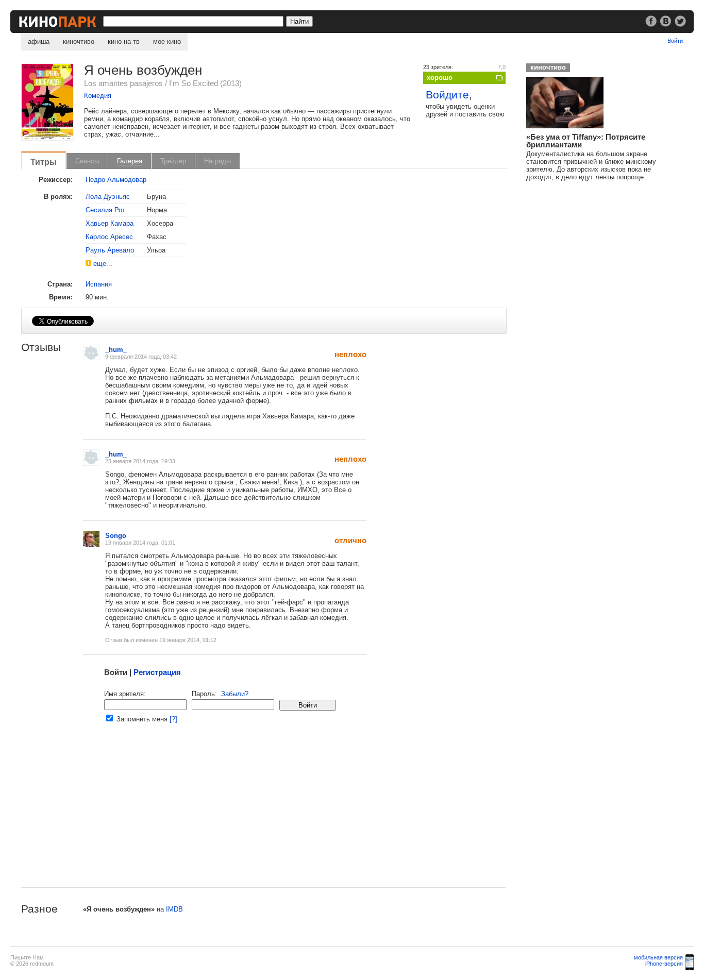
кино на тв (124, 41)
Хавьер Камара (109, 223)
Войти (675, 41)
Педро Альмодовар (116, 179)
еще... (102, 263)
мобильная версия (658, 957)
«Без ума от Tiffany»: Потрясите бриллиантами (585, 140)
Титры (43, 161)
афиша (38, 41)
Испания (99, 284)
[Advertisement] (263, 815)
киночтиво (78, 41)
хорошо (439, 77)
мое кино (167, 41)
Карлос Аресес (109, 237)
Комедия (97, 95)
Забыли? (234, 694)
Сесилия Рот (105, 210)
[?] (173, 719)
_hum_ (116, 349)
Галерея (129, 161)
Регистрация (157, 672)
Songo (115, 535)
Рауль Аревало (110, 250)
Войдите (447, 94)
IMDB (174, 909)
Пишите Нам (27, 957)
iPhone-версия (664, 963)
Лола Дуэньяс (108, 196)
